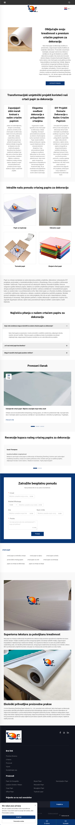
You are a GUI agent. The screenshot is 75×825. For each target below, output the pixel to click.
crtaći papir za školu (52, 555)
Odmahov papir (55, 228)
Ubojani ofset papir (55, 266)
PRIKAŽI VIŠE (10, 420)
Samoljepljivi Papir (62, 781)
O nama (47, 823)
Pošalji (37, 534)
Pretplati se (59, 804)
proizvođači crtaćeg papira (15, 559)
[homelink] (14, 736)
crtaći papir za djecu (36, 555)
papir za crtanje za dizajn (36, 563)
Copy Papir (9, 788)
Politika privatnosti (53, 813)
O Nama (8, 759)
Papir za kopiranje (20, 228)
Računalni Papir (39, 785)
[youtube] (64, 733)
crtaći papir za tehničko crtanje (16, 555)
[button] (33, 426)
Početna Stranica (11, 756)
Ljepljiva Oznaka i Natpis (14, 785)
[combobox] (13, 505)
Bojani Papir (38, 781)
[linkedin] (68, 733)
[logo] (33, 9)
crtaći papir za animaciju (50, 559)
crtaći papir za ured (33, 559)
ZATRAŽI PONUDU (55, 83)
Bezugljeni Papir (39, 788)
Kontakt (65, 823)
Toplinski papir (38, 792)
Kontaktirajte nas (11, 770)
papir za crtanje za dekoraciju (16, 563)
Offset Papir (10, 792)
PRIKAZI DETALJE (19, 209)
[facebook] (60, 733)
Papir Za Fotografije (12, 781)
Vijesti (8, 766)
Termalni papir (20, 266)
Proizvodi (9, 763)
